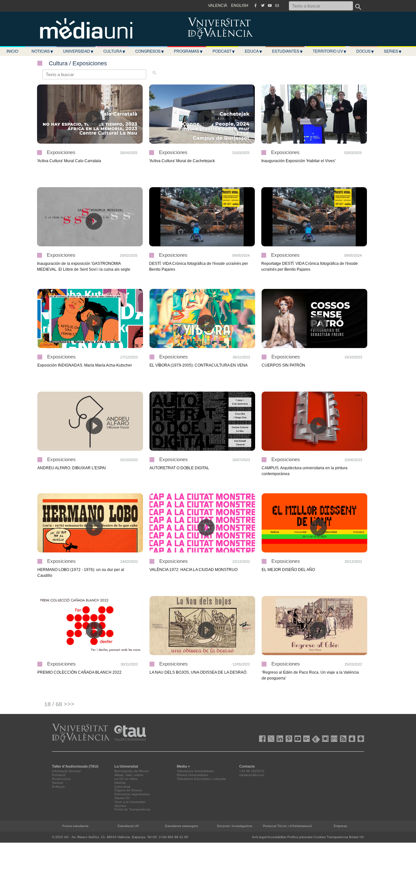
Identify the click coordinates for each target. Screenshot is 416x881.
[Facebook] (255, 5)
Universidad (78, 51)
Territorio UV (329, 51)
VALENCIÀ (217, 5)
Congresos (149, 51)
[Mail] (277, 5)
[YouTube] (269, 5)
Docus (365, 51)
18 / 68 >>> (59, 704)
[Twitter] (262, 5)
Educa (253, 51)
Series (392, 51)
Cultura (114, 51)
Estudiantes (287, 51)
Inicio (12, 51)
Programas (188, 51)
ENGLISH (239, 5)
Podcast (224, 51)
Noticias (42, 51)
